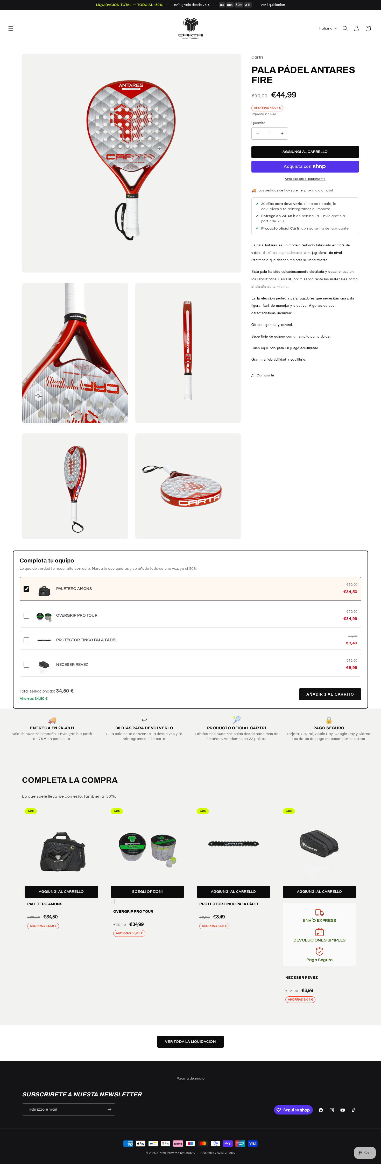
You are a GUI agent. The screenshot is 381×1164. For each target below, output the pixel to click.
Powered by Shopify (181, 1153)
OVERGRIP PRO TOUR (133, 911)
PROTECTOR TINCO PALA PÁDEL (229, 904)
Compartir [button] (265, 375)
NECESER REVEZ (301, 978)
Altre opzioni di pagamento (305, 179)
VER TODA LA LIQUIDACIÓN (190, 1042)
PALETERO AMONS (44, 904)
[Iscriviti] (109, 1109)
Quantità (258, 123)
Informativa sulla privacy (217, 1153)
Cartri (161, 1153)
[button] (11, 28)
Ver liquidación (273, 5)
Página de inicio (191, 1078)
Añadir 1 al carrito (330, 694)
